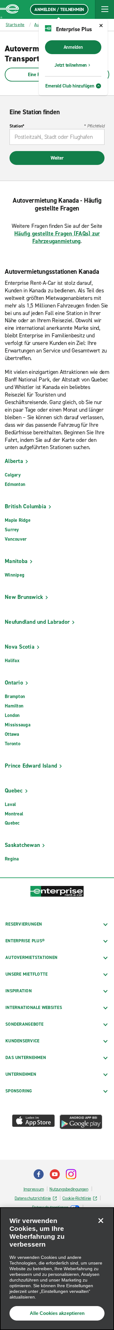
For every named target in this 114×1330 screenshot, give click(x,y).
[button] (104, 9)
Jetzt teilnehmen (70, 65)
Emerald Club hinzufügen (69, 86)
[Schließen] (100, 1220)
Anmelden (73, 47)
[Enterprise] (9, 9)
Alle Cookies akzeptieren (57, 1313)
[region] (57, 1268)
